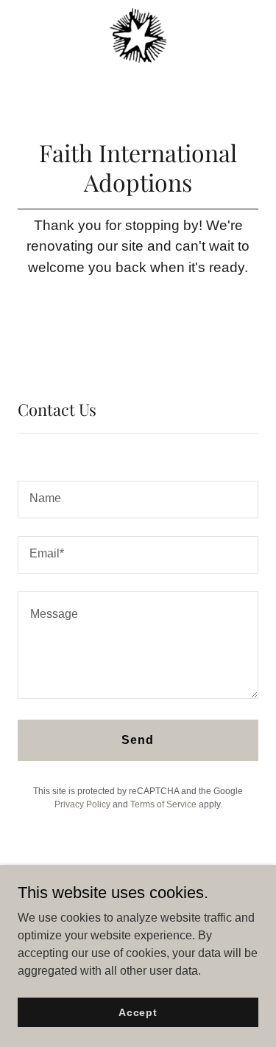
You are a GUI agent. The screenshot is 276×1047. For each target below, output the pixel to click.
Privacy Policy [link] (82, 804)
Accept (138, 1012)
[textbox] (138, 499)
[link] (138, 35)
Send (137, 740)
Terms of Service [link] (163, 804)
